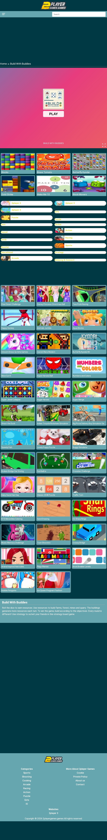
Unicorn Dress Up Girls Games (14, 352)
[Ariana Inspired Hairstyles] (17, 563)
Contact (80, 784)
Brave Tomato (44, 172)
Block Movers (80, 194)
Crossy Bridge (79, 543)
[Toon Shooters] (53, 539)
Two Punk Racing (80, 304)
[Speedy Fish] (17, 444)
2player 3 (70, 203)
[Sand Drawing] (53, 515)
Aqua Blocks (78, 328)
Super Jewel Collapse (10, 400)
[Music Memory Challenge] (17, 539)
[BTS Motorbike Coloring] (17, 515)
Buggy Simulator (80, 447)
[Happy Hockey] (17, 325)
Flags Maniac (43, 566)
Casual (4, 232)
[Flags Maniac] (53, 563)
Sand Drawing (43, 519)
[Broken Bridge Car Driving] (17, 468)
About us (80, 780)
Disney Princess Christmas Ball (51, 304)
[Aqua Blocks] (89, 325)
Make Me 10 (43, 194)
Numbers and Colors (82, 376)
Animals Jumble (44, 328)
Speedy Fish (6, 447)
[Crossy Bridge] (89, 539)
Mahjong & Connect (64, 260)
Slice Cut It (6, 376)
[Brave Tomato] (53, 169)
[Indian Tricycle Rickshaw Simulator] (53, 420)
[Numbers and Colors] (89, 372)
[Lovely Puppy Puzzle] (53, 444)
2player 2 (16, 203)
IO (27, 804)
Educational (7, 252)
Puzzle (15, 217)
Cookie (80, 773)
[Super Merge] (89, 396)
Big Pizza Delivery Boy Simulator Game (90, 423)
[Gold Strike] (17, 191)
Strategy (59, 252)
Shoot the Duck (8, 423)
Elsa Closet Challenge (11, 304)
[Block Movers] (89, 191)
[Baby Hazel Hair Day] (17, 492)
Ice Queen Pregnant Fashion (49, 590)
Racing (68, 238)
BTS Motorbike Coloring (11, 519)
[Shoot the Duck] (17, 420)
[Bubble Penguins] (17, 587)
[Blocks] (17, 169)
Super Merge (78, 400)
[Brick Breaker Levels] (89, 563)
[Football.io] (53, 468)
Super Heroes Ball (45, 376)
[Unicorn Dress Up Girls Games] (17, 348)
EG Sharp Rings (79, 519)
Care (3, 224)
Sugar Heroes (43, 400)
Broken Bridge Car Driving (12, 471)
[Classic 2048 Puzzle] (53, 492)
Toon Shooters (43, 543)
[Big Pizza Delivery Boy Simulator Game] (89, 420)
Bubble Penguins (8, 590)
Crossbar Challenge (81, 471)
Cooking (26, 780)
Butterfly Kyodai (81, 172)
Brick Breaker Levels (82, 566)
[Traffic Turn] (89, 492)
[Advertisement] (53, 39)
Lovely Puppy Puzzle (46, 447)
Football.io (41, 471)
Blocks (4, 172)
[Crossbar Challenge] (89, 468)
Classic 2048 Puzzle (46, 495)
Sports (68, 245)
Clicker (57, 224)
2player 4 (16, 210)
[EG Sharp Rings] (89, 515)
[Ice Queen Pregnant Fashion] (53, 587)
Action (68, 230)
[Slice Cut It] (17, 372)
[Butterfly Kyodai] (89, 169)
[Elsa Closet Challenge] (17, 301)
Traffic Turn (78, 495)
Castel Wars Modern (46, 352)
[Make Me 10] (53, 191)
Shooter (5, 247)
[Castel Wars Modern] (53, 348)
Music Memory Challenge (12, 543)
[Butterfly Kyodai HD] (89, 348)
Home (3, 63)
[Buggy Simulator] (89, 444)
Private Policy (80, 776)
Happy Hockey (7, 328)
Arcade (15, 258)
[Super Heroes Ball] (53, 372)
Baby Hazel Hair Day (10, 495)
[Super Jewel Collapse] (17, 396)
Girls (56, 211)
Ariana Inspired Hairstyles (12, 566)
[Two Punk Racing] (89, 301)
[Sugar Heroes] (53, 396)
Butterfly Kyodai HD (81, 352)
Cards (4, 239)
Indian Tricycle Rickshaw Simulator (52, 423)
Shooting (27, 776)
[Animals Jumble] (53, 325)
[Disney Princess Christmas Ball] (53, 301)
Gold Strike (7, 194)
